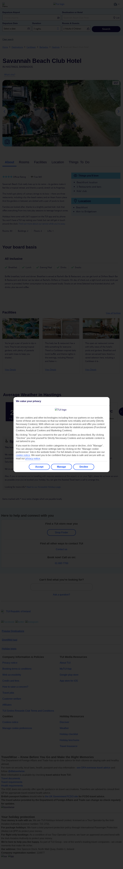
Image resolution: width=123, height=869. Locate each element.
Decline (84, 466)
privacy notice (32, 458)
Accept (39, 466)
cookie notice (23, 455)
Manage (61, 466)
